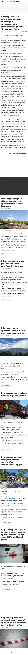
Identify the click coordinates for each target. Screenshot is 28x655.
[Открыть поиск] (25, 2)
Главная (3, 14)
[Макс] (10, 153)
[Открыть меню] (2, 2)
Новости (8, 14)
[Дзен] (23, 153)
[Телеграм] (13, 153)
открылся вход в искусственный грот (11, 498)
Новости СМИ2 (5, 179)
